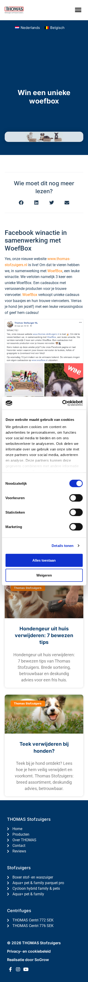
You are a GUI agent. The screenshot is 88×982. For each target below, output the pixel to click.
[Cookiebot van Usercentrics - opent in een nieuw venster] (63, 403)
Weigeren (44, 575)
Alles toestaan (44, 560)
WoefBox (54, 271)
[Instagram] (18, 969)
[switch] (76, 497)
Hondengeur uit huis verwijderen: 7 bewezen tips (44, 635)
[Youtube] (26, 969)
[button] (78, 10)
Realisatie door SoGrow (28, 959)
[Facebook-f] (10, 969)
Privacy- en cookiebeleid (29, 951)
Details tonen (62, 546)
